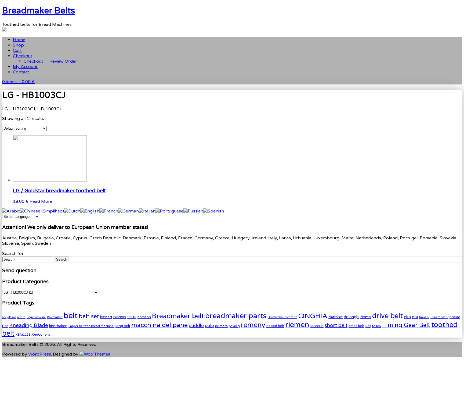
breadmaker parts (236, 315)
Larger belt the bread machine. (91, 326)
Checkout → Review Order (50, 61)
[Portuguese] (169, 211)
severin (317, 325)
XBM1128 (23, 334)
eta (415, 316)
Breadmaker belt (178, 316)
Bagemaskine (36, 317)
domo (365, 317)
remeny (253, 325)
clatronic (335, 317)
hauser (424, 317)
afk (4, 317)
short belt (336, 325)
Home (19, 39)
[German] (128, 211)
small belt (356, 326)
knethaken (58, 326)
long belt (122, 326)
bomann (144, 317)
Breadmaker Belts (38, 11)
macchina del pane (159, 325)
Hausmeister (439, 317)
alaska (12, 317)
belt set (89, 316)
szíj (368, 326)
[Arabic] (11, 211)
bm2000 (119, 317)
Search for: (13, 253)
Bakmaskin (55, 317)
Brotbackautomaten (282, 317)
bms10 (131, 317)
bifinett (106, 317)
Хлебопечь (40, 334)
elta (407, 317)
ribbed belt (275, 326)
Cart (17, 50)
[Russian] (193, 211)
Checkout (22, 56)
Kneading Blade (28, 325)
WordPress (39, 354)
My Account (25, 66)
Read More (41, 201)
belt (71, 315)
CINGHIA (312, 316)
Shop (18, 45)
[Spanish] (213, 211)
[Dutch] (72, 211)
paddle (196, 325)
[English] (89, 211)
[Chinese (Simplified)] (42, 211)
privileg (234, 326)
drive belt (387, 316)
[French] (108, 211)
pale (209, 325)
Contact (21, 72)
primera (221, 326)
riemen (297, 324)
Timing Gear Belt (406, 325)
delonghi (351, 316)
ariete (21, 317)
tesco (376, 326)
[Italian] (147, 211)
